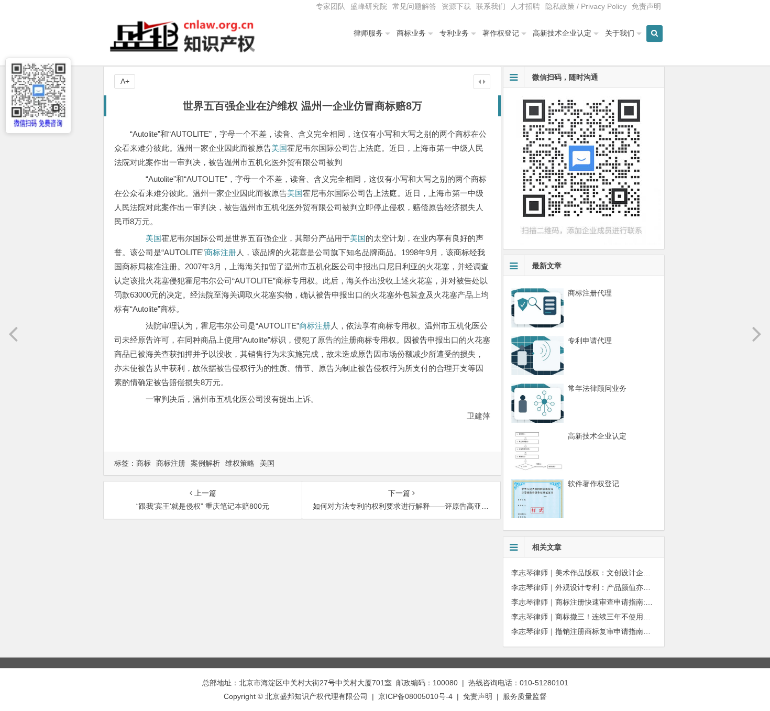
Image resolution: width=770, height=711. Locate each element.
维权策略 (240, 463)
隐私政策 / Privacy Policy (585, 6)
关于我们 (619, 33)
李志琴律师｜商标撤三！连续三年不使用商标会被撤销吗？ (606, 616)
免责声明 (646, 6)
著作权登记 (500, 33)
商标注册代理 (590, 293)
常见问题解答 (414, 6)
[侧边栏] (482, 81)
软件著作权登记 (593, 483)
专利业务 (454, 33)
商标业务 (411, 33)
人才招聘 (525, 6)
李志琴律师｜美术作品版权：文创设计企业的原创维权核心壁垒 (614, 572)
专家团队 (330, 6)
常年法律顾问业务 (597, 388)
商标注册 (220, 252)
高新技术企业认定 (562, 33)
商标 (143, 463)
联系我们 (490, 6)
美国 (279, 148)
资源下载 (456, 6)
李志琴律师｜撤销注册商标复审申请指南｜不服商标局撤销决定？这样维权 (632, 631)
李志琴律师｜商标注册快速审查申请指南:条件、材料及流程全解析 (618, 602)
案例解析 (205, 463)
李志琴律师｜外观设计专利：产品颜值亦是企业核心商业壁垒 (610, 587)
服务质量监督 (525, 696)
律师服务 (368, 33)
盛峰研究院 (368, 6)
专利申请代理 (590, 340)
